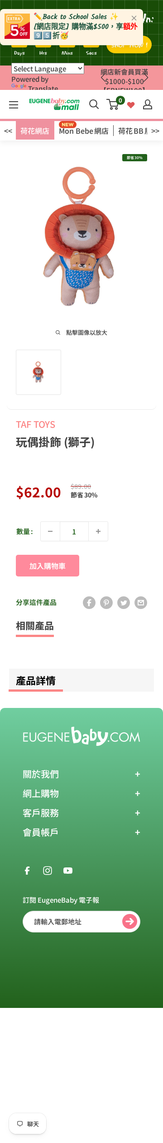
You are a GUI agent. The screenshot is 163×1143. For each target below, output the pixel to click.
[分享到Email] (140, 602)
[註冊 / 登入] (147, 104)
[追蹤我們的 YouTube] (67, 869)
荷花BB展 (135, 130)
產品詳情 (36, 680)
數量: (24, 531)
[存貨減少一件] (50, 531)
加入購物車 (47, 565)
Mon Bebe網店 (84, 130)
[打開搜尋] (94, 104)
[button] (145, 78)
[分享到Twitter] (123, 602)
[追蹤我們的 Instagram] (47, 869)
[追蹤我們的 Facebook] (27, 869)
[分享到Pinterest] (106, 602)
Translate (43, 88)
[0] (113, 104)
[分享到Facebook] (89, 602)
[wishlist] (131, 104)
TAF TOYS (35, 424)
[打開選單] (13, 104)
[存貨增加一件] (98, 531)
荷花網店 (34, 130)
